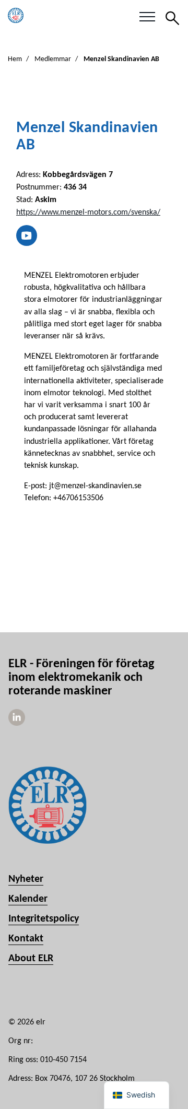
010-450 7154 (63, 1060)
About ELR (30, 958)
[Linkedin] (16, 723)
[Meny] (147, 17)
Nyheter (25, 879)
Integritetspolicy (43, 919)
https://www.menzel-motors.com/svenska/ (88, 212)
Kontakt (25, 939)
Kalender (28, 899)
